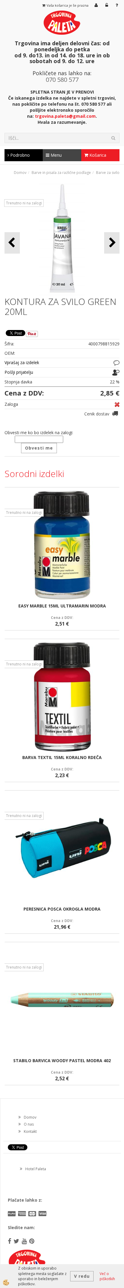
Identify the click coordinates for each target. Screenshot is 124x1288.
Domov (20, 172)
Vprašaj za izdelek (22, 362)
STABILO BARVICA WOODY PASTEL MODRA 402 (62, 1060)
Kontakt (30, 1131)
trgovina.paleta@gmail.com (65, 116)
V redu (82, 1276)
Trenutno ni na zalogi (24, 203)
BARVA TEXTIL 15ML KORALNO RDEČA (62, 757)
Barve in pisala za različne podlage (61, 172)
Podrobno (19, 155)
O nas (29, 1124)
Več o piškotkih (107, 1276)
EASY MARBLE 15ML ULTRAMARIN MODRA (62, 606)
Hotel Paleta (35, 1168)
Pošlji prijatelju (19, 372)
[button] (111, 243)
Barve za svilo (107, 172)
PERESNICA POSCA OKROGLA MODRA (62, 909)
